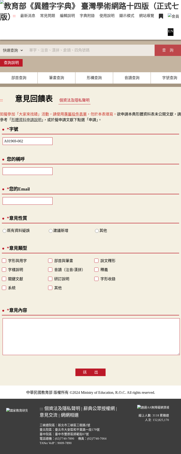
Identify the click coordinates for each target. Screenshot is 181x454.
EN (170, 31)
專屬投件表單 (75, 114)
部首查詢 (18, 78)
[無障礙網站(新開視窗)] (153, 406)
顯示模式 (126, 16)
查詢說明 (11, 63)
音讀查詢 (132, 78)
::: (14, 16)
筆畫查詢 (56, 78)
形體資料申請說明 (26, 120)
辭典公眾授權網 (99, 408)
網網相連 (70, 415)
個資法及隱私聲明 (74, 100)
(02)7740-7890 (64, 438)
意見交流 (49, 415)
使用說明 (107, 16)
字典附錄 (87, 16)
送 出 (90, 372)
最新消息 (27, 16)
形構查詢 (94, 78)
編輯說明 (67, 16)
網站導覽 (146, 16)
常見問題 (47, 16)
